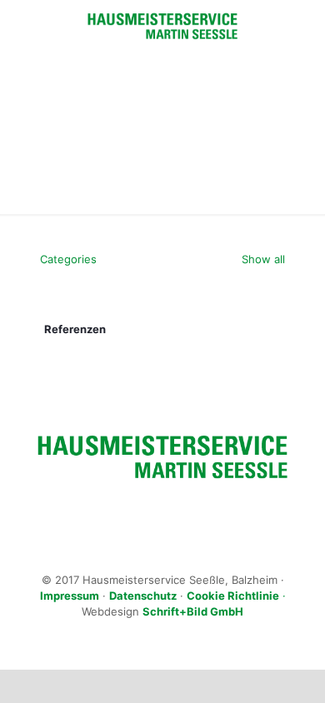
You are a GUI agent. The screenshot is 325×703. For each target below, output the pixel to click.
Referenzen (75, 329)
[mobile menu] (302, 33)
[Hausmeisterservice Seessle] (162, 25)
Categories (68, 259)
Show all (261, 259)
